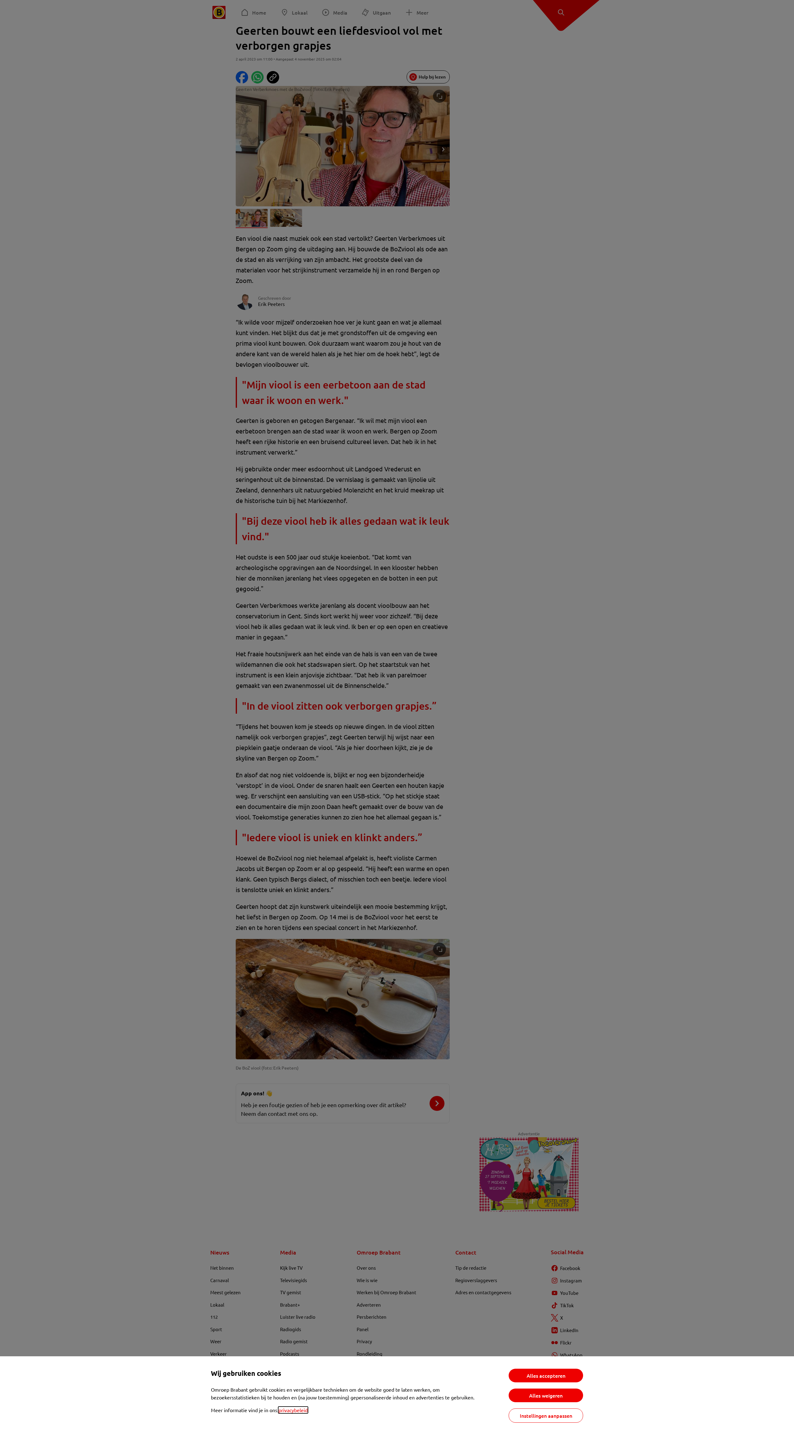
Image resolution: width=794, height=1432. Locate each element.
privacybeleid (293, 1410)
